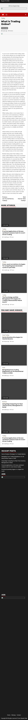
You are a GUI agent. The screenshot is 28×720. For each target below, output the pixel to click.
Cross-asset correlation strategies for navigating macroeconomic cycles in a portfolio (13, 265)
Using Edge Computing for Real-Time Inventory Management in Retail (12, 405)
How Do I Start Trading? (22, 198)
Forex (3, 367)
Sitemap (13, 715)
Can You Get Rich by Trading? (8, 198)
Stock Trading (5, 335)
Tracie (12, 237)
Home (8, 715)
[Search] (26, 14)
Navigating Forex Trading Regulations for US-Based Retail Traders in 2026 (12, 371)
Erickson (11, 30)
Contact (19, 715)
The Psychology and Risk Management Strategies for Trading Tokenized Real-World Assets (12, 299)
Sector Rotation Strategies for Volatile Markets (12, 338)
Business (4, 401)
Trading (3, 18)
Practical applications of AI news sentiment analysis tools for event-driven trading (14, 233)
